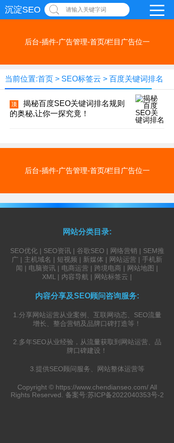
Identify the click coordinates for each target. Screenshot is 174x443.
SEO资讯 (57, 251)
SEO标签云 (81, 79)
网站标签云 (111, 277)
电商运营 (74, 268)
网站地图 (140, 268)
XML (49, 277)
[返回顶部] (154, 388)
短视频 (67, 259)
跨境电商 (107, 268)
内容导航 (74, 277)
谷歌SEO (90, 251)
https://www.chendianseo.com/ (102, 387)
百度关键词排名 (136, 79)
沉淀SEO (23, 9)
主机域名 (37, 259)
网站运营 (122, 259)
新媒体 (93, 259)
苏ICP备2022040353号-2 (125, 395)
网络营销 (123, 251)
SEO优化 (24, 251)
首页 (45, 79)
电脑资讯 (42, 268)
